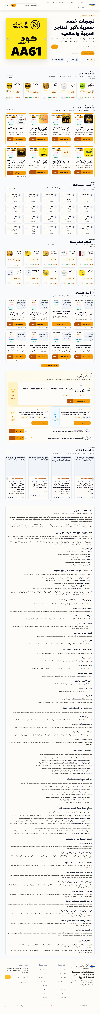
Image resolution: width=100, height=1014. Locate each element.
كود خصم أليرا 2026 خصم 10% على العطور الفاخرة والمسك (83, 315)
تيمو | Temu (44, 989)
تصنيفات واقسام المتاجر (60, 981)
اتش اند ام (86, 668)
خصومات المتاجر (72, 2)
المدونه (52, 2)
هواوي (81, 683)
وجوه (69, 676)
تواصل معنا (81, 7)
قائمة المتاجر (86, 950)
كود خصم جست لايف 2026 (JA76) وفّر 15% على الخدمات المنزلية (16, 163)
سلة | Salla (44, 993)
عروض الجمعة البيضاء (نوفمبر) (82, 786)
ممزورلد (90, 691)
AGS (45, 1005)
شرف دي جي (72, 683)
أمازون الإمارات (81, 661)
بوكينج (90, 699)
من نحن (47, 2)
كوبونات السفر (58, 763)
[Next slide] (7, 91)
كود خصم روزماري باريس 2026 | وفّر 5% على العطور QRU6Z (38, 130)
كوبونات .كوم (85, 481)
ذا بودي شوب (78, 676)
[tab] (26, 58)
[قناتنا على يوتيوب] (18, 982)
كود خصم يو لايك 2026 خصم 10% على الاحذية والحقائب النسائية (16, 315)
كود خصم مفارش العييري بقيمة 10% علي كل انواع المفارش (61, 163)
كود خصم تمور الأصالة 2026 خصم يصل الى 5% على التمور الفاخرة (61, 347)
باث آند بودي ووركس (87, 676)
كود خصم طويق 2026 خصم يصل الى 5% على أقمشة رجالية (39, 347)
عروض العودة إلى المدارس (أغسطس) (81, 797)
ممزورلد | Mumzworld (42, 973)
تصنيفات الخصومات (60, 2)
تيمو (69, 661)
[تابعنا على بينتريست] (22, 982)
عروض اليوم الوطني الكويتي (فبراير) (81, 800)
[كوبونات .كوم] (90, 5)
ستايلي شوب (80, 668)
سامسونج (90, 683)
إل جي (85, 683)
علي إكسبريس (74, 661)
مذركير (74, 691)
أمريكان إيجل (73, 668)
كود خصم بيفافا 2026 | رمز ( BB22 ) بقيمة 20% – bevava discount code (65, 438)
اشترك (7, 977)
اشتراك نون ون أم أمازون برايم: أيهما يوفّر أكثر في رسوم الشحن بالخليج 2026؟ (43, 485)
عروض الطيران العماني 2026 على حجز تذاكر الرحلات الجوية (61, 313)
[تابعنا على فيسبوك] (26, 982)
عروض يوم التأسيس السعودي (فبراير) (81, 792)
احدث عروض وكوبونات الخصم (91, 478)
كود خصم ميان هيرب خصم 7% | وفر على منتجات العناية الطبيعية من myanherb (31, 414)
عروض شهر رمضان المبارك (83, 794)
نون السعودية (89, 661)
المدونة (64, 985)
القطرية (83, 699)
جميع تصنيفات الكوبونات (57, 702)
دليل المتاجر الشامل (74, 702)
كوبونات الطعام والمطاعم (70, 763)
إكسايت (78, 683)
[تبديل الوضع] (7, 5)
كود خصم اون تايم (43, 977)
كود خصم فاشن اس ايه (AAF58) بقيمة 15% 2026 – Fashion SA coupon (84, 163)
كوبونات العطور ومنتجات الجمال (49, 676)
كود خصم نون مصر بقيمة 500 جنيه (51, 619)
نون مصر (65, 661)
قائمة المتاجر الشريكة (66, 578)
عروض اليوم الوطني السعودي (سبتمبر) (81, 789)
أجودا (87, 699)
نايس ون (73, 676)
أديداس (68, 668)
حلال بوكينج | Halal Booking (40, 969)
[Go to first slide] (8, 38)
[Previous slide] (45, 38)
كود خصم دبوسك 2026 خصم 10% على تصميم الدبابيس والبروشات (83, 347)
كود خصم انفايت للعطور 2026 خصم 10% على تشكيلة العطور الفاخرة (38, 315)
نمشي (90, 668)
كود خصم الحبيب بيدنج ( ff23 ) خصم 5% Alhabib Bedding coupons (39, 163)
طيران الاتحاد (78, 699)
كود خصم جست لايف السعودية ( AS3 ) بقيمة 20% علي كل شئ (68, 431)
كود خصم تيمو (28, 611)
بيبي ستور (85, 691)
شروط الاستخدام (8, 1005)
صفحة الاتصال (80, 896)
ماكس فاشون (62, 668)
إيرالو (73, 699)
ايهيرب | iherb (43, 985)
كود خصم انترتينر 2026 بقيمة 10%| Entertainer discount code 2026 (61, 130)
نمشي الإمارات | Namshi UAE (40, 981)
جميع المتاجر (63, 973)
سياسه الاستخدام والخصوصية (23, 1005)
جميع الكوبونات (62, 977)
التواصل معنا (76, 594)
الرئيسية (81, 2)
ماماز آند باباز (79, 691)
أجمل (66, 676)
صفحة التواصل (19, 923)
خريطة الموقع (63, 989)
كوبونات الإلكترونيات (61, 683)
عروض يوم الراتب (86, 802)
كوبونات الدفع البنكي (29, 833)
